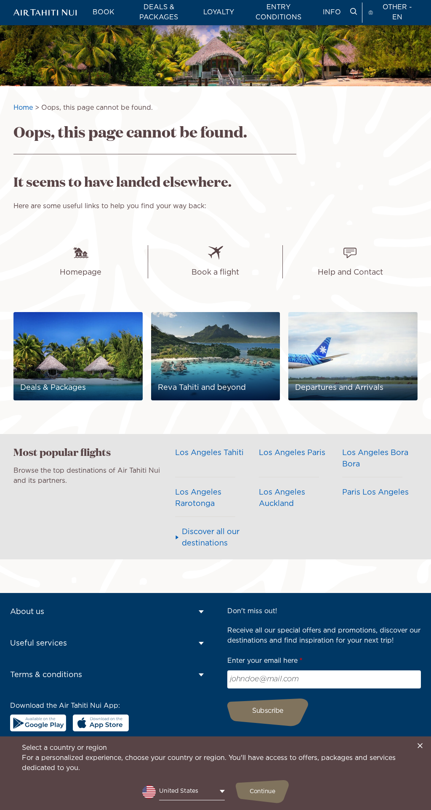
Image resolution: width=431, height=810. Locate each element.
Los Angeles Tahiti (209, 453)
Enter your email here (262, 661)
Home (23, 108)
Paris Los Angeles (375, 492)
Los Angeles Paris (292, 453)
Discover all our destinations (210, 538)
